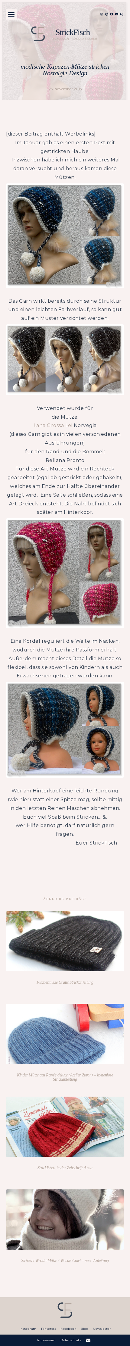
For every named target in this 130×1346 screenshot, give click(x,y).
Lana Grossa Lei (53, 425)
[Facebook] (111, 14)
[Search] (121, 14)
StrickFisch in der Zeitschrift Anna (64, 1168)
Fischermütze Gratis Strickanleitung (65, 982)
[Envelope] (116, 14)
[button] (11, 14)
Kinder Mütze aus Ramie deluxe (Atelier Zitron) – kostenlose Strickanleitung (65, 1077)
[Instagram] (101, 14)
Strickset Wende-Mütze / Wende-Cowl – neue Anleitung (65, 1260)
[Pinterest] (106, 14)
